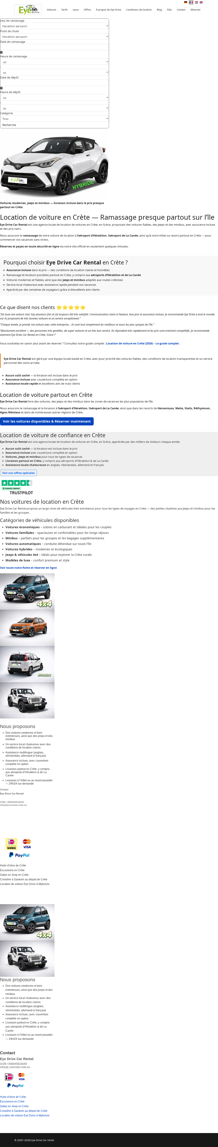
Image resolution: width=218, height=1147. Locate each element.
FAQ (169, 9)
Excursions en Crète (12, 870)
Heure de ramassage (13, 56)
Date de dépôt (9, 77)
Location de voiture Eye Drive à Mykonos (24, 884)
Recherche (9, 125)
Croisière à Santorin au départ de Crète (23, 879)
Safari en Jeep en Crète (14, 874)
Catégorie (6, 113)
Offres (87, 9)
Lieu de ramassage (12, 20)
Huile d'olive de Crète (13, 865)
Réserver (196, 9)
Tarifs (64, 9)
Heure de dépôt (10, 92)
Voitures (51, 9)
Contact (181, 9)
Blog (159, 9)
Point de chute (9, 31)
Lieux (76, 9)
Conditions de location (139, 9)
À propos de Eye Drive (108, 9)
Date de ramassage (12, 42)
